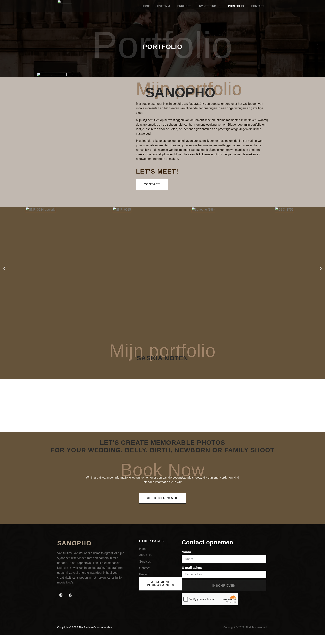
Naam (186, 552)
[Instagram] (60, 595)
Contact (257, 6)
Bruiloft (184, 6)
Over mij (163, 6)
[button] (4, 268)
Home (146, 6)
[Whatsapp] (70, 595)
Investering (207, 6)
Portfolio (236, 6)
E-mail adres (192, 568)
